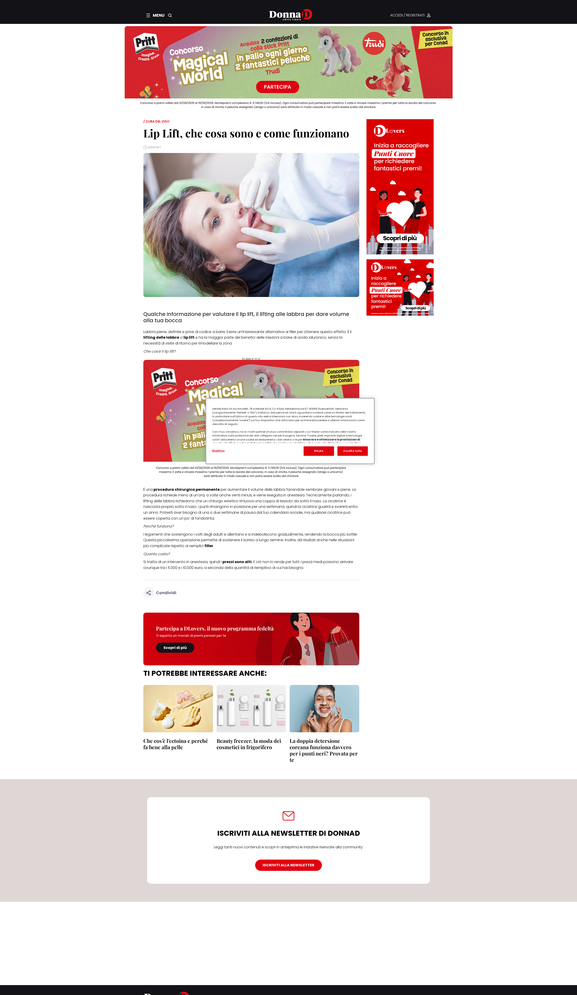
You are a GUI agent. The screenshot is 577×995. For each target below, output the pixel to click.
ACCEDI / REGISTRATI (407, 15)
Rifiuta (318, 451)
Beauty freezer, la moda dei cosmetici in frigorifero (249, 744)
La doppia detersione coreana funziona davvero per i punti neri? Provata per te (324, 750)
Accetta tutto (352, 451)
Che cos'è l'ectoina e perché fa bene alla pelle (175, 744)
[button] (156, 15)
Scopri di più (175, 647)
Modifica (218, 450)
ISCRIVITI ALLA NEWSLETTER (288, 865)
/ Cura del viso (156, 121)
